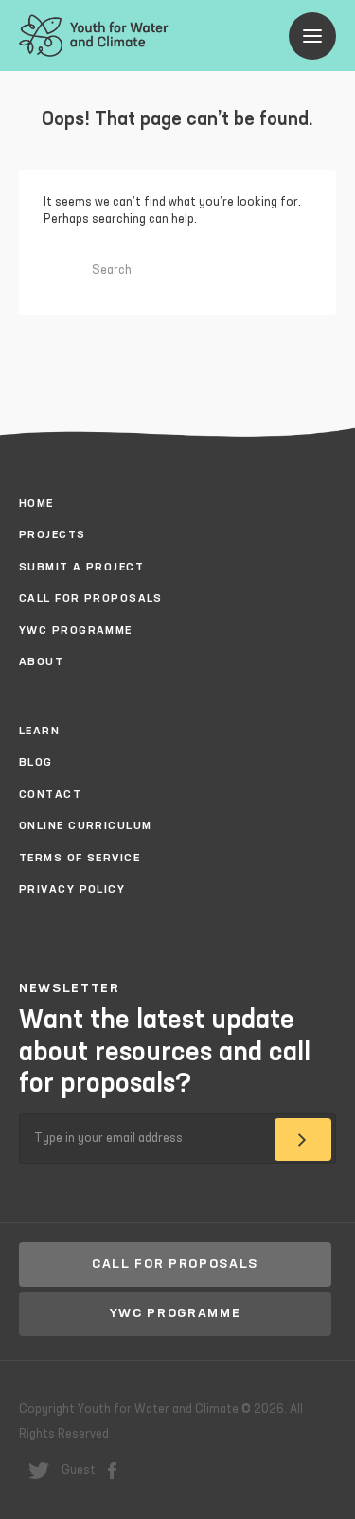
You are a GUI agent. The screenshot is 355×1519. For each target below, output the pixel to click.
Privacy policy (72, 889)
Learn (39, 731)
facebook (112, 1470)
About (41, 662)
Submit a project (81, 567)
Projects (52, 535)
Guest (79, 1470)
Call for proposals (91, 599)
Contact (50, 795)
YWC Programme (76, 631)
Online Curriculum (85, 826)
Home (36, 504)
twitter (38, 1470)
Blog (36, 763)
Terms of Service (79, 858)
